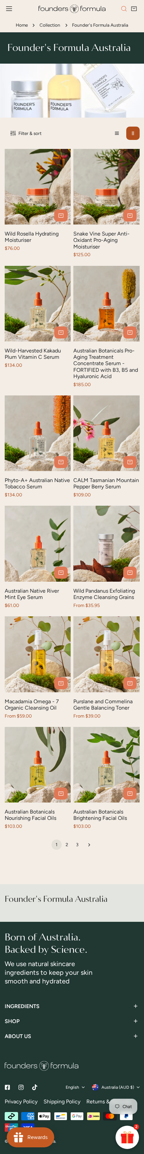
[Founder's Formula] (72, 9)
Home (22, 25)
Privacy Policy (21, 1101)
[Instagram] (21, 1087)
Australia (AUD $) (117, 1087)
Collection (50, 25)
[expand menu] (9, 9)
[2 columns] (133, 133)
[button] (134, 9)
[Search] (124, 8)
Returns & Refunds (108, 1101)
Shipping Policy (62, 1101)
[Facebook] (7, 1087)
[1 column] (117, 133)
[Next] (87, 845)
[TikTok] (35, 1087)
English (72, 1087)
